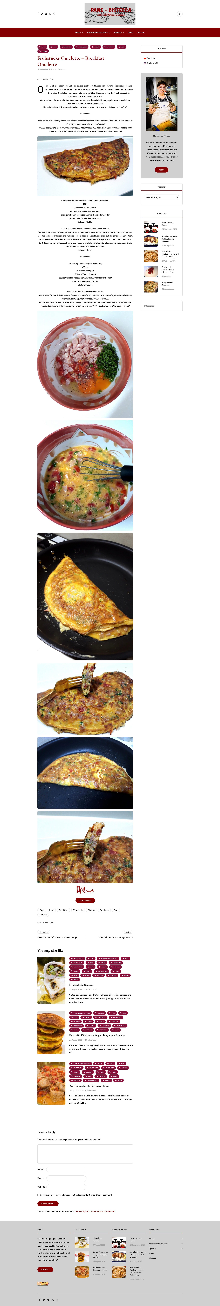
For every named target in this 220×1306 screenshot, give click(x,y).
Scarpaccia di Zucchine (167, 283)
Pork (116, 910)
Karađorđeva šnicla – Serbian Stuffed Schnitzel (170, 239)
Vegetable (78, 910)
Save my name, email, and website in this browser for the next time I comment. (76, 1195)
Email (40, 1178)
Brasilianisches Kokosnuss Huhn (89, 1086)
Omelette (104, 910)
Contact (141, 32)
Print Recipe (85, 900)
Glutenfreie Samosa (81, 985)
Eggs (41, 910)
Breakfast (63, 910)
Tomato (43, 914)
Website (41, 1187)
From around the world (97, 32)
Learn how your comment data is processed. (94, 1211)
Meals (78, 32)
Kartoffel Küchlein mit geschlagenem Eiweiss (97, 1035)
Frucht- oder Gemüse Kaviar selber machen (168, 269)
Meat (51, 910)
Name (40, 1169)
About (130, 32)
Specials (118, 32)
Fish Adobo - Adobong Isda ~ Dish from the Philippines (170, 254)
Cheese (91, 910)
